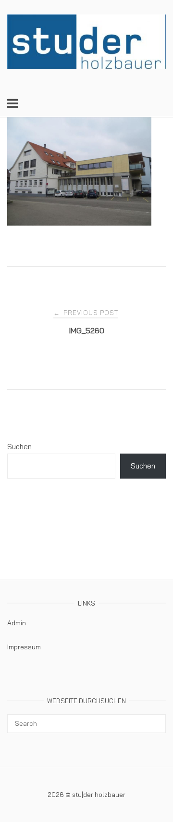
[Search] (155, 719)
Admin (16, 623)
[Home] (86, 66)
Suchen (19, 446)
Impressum (24, 647)
